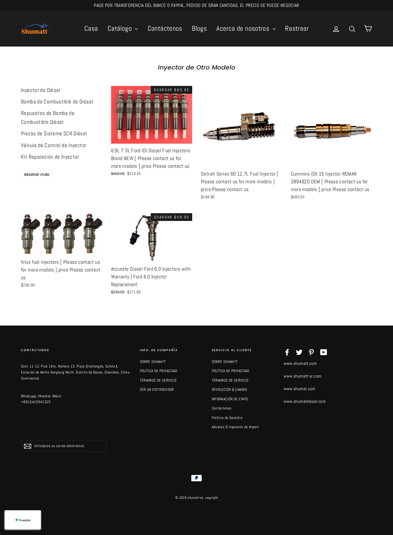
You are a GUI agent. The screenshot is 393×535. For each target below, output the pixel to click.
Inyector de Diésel (40, 90)
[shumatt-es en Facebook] (287, 352)
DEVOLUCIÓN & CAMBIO (229, 389)
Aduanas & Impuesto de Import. (236, 426)
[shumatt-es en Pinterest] (311, 352)
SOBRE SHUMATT (153, 361)
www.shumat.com (299, 388)
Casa (91, 28)
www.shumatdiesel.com (305, 401)
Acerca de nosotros (243, 28)
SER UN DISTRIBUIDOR (157, 389)
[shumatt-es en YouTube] (323, 352)
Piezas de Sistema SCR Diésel (54, 133)
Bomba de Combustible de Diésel (57, 101)
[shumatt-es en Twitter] (299, 352)
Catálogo (120, 28)
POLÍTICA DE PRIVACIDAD (159, 370)
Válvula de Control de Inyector (53, 145)
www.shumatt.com (300, 363)
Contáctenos (165, 28)
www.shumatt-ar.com (303, 376)
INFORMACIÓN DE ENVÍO (230, 399)
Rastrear (297, 28)
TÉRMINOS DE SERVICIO (158, 380)
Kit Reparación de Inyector (50, 156)
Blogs (199, 28)
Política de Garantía (227, 417)
